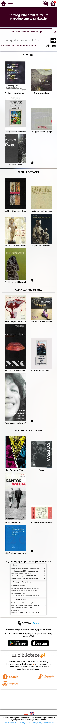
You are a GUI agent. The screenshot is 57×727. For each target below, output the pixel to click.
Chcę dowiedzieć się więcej (15, 722)
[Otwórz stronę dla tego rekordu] (16, 76)
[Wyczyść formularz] (48, 46)
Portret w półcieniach (18, 585)
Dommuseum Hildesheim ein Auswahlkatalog (26, 590)
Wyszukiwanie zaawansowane (15, 45)
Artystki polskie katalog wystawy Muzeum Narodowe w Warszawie (33, 578)
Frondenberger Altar (18, 593)
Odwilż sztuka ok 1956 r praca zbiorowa (24, 571)
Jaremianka (15, 610)
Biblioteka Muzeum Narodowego (26, 31)
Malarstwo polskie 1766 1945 (21, 573)
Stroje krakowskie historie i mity (21, 607)
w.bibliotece (27, 664)
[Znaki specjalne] (53, 46)
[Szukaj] (53, 40)
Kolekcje (32, 45)
